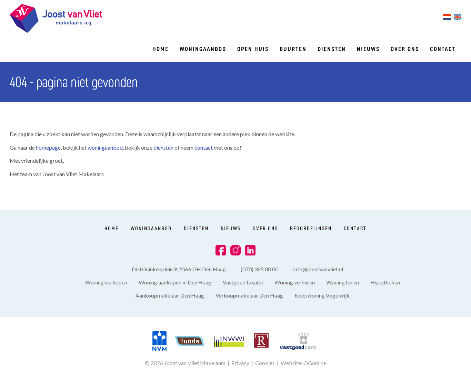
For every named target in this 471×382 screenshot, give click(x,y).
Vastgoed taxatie (243, 282)
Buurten (293, 49)
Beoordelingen (311, 228)
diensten (163, 147)
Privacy (240, 363)
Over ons (405, 49)
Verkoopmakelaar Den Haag (249, 295)
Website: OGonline (303, 363)
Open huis (253, 49)
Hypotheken (385, 282)
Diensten (332, 49)
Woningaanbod (203, 49)
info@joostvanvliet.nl (318, 269)
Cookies (265, 363)
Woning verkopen (106, 282)
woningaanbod (105, 147)
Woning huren (342, 282)
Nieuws (368, 49)
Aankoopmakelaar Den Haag (170, 295)
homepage (48, 147)
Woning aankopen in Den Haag (175, 282)
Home (160, 49)
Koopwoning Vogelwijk (322, 295)
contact (204, 147)
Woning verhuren (294, 282)
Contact (443, 49)
